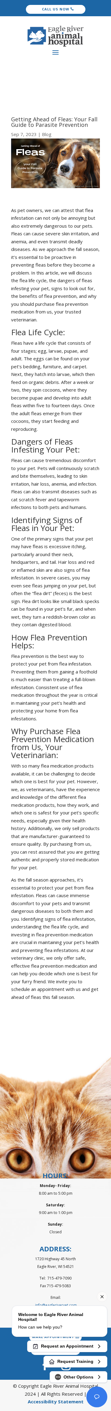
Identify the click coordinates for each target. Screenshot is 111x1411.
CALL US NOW (55, 9)
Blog (46, 134)
